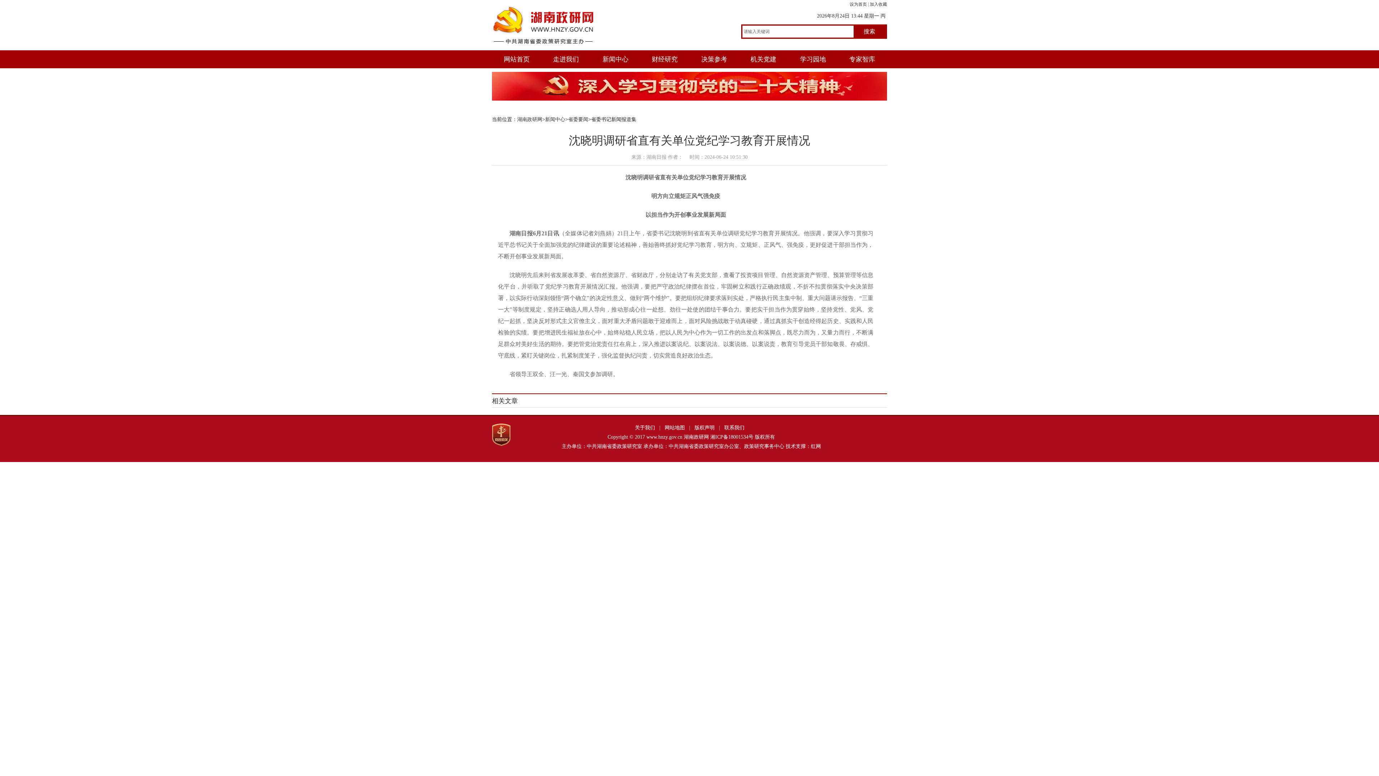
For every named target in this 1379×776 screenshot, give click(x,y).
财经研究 (665, 59)
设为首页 (858, 4)
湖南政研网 (529, 119)
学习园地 (813, 59)
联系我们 (734, 427)
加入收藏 (878, 4)
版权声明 (705, 427)
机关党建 (763, 59)
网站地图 (675, 427)
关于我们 (645, 427)
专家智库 (862, 59)
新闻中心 (615, 59)
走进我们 (566, 59)
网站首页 (517, 59)
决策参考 (714, 59)
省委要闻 (578, 119)
